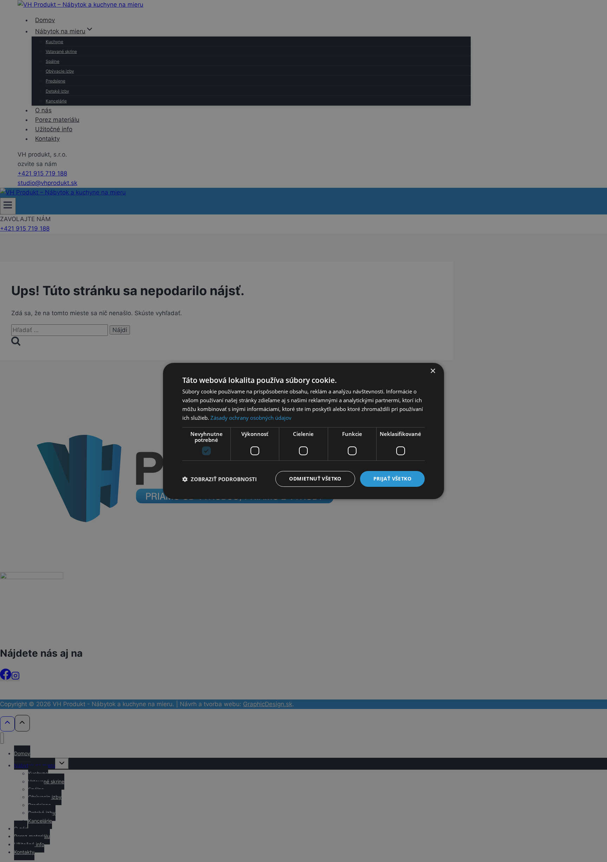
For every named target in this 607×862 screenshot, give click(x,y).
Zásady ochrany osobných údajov (251, 417)
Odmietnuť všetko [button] (315, 478)
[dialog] (303, 431)
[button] (219, 479)
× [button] (432, 371)
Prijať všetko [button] (392, 478)
